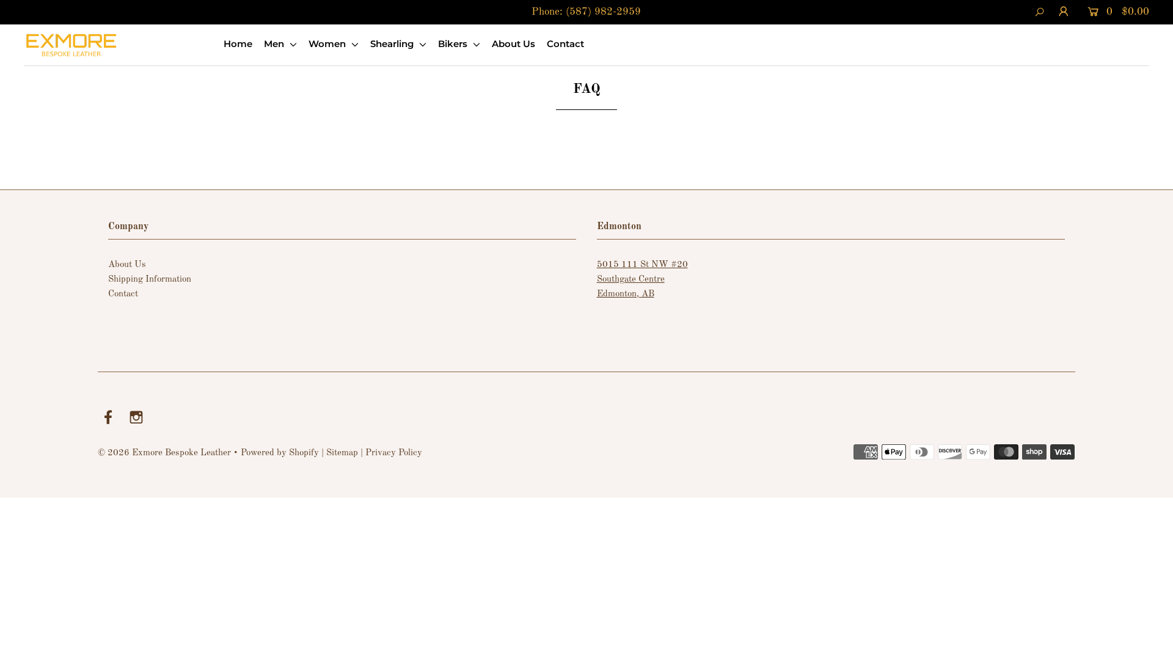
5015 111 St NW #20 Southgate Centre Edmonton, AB (642, 279)
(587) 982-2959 (603, 12)
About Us (513, 44)
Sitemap (342, 453)
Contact (565, 44)
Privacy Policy (393, 453)
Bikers (454, 44)
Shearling (393, 44)
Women (328, 44)
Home (238, 44)
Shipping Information (149, 279)
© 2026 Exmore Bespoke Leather (164, 453)
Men (275, 44)
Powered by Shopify (280, 453)
